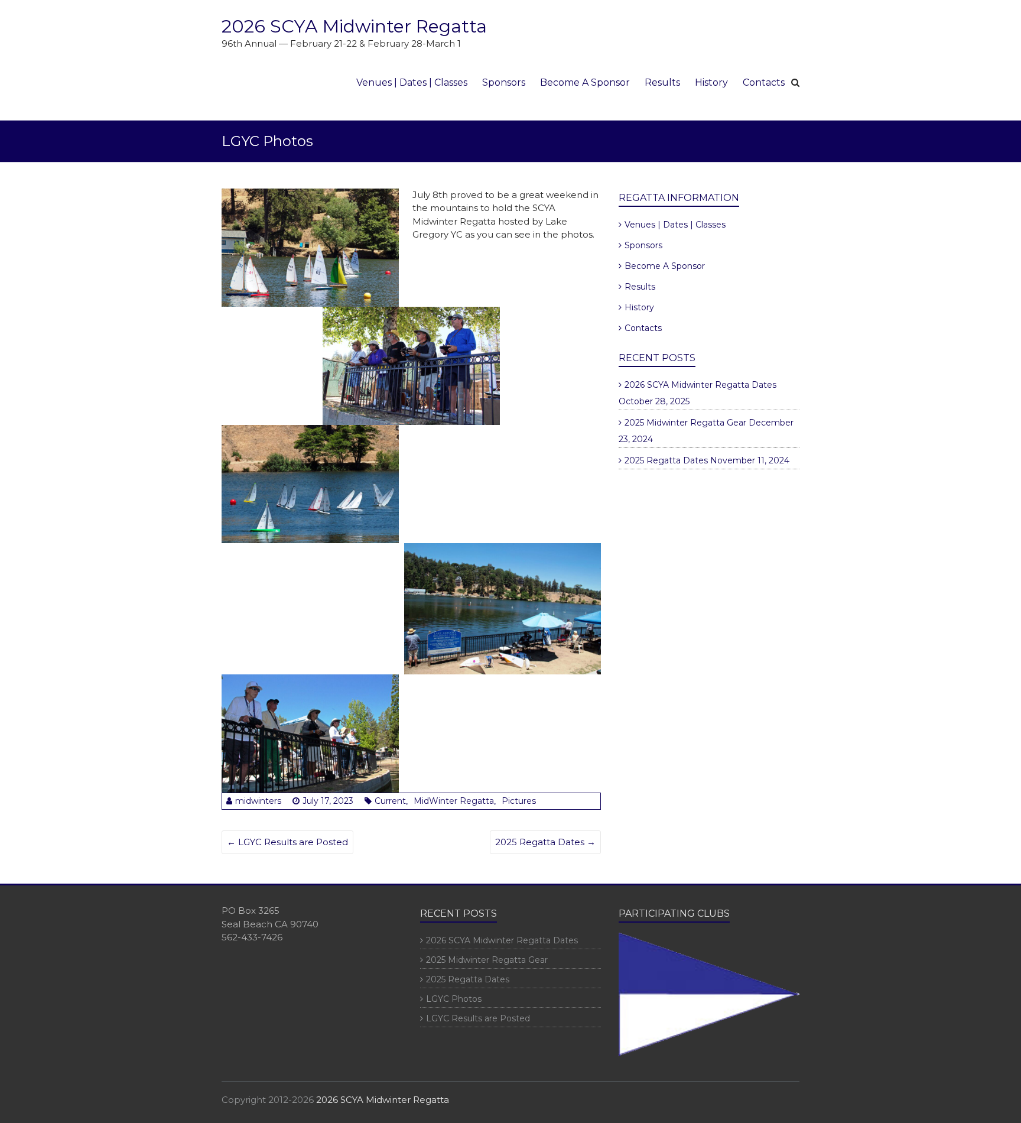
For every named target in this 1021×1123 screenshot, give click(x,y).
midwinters (258, 801)
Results (662, 82)
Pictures (519, 801)
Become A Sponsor (585, 82)
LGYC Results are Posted (287, 842)
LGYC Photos (454, 999)
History (711, 82)
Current (390, 801)
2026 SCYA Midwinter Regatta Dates (700, 384)
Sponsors (503, 82)
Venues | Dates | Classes (411, 82)
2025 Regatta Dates (545, 842)
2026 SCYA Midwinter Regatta (354, 26)
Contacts (764, 82)
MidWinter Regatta (454, 801)
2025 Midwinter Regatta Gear (685, 422)
